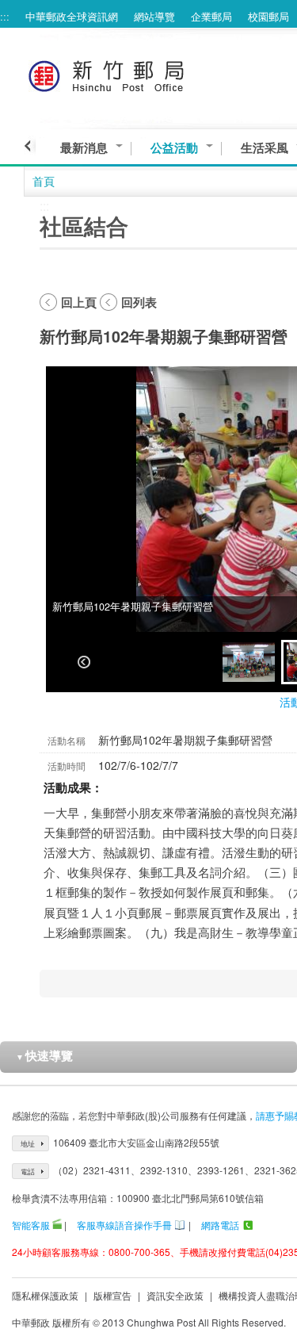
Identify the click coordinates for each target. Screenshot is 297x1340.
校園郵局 (268, 16)
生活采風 (264, 148)
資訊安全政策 (175, 1295)
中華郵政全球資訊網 (71, 16)
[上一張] (84, 662)
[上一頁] (30, 146)
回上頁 (79, 302)
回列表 (139, 302)
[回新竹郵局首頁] (136, 73)
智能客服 (31, 1224)
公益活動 (174, 148)
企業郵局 (211, 16)
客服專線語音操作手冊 (124, 1224)
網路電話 (220, 1224)
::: (5, 16)
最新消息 (84, 148)
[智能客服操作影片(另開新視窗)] (57, 1224)
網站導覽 (154, 16)
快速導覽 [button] (44, 1055)
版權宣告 (112, 1295)
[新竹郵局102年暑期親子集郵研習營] (249, 662)
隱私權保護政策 (45, 1295)
